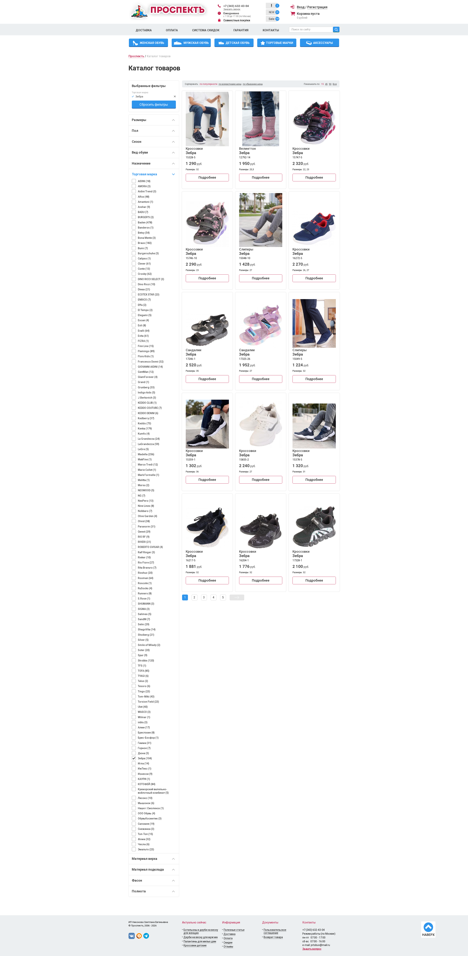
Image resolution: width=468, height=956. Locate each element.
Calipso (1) (144, 258)
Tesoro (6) (144, 686)
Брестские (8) (146, 732)
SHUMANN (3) (146, 603)
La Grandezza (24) (149, 438)
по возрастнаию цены (230, 84)
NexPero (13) (146, 500)
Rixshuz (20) (145, 572)
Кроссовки (194, 151)
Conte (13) (144, 268)
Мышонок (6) (146, 803)
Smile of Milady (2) (149, 645)
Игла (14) (143, 763)
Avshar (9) (144, 206)
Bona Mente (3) (147, 237)
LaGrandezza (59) (148, 444)
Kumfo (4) (144, 433)
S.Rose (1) (144, 598)
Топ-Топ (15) (145, 834)
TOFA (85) (143, 670)
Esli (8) (142, 325)
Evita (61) (143, 335)
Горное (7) (144, 748)
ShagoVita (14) (147, 629)
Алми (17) (144, 727)
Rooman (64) (145, 578)
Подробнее (207, 177)
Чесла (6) (144, 844)
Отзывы (228, 946)
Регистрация (317, 7)
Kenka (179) (145, 428)
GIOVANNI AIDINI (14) (150, 366)
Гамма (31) (144, 743)
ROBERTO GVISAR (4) (150, 547)
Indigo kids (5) (146, 392)
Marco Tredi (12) (148, 464)
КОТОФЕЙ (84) (146, 784)
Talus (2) (143, 681)
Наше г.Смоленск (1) (151, 808)
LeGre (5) (143, 449)
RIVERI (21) (144, 541)
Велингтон (247, 151)
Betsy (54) (144, 232)
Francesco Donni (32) (151, 361)
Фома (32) (144, 839)
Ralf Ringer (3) (146, 552)
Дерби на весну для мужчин (201, 937)
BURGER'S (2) (146, 217)
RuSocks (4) (145, 588)
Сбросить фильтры (153, 104)
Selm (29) (143, 624)
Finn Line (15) (146, 346)
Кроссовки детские (195, 945)
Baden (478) (145, 222)
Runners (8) (145, 593)
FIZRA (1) (143, 341)
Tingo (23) (144, 691)
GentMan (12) (146, 371)
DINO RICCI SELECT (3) (151, 279)
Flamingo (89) (146, 351)
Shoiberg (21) (146, 634)
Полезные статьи (234, 929)
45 (326, 84)
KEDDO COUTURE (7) (150, 407)
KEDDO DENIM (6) (148, 413)
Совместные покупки (236, 20)
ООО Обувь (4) (146, 813)
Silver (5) (143, 639)
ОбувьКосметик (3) (150, 818)
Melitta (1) (144, 480)
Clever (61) (144, 263)
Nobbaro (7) (145, 511)
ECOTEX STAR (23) (148, 294)
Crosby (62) (145, 273)
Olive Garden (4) (147, 516)
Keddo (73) (144, 423)
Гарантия (240, 30)
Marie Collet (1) (147, 469)
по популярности (208, 84)
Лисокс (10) (145, 798)
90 (330, 84)
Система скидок (205, 30)
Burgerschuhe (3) (148, 253)
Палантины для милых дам (200, 941)
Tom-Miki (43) (146, 696)
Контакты (271, 30)
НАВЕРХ (428, 935)
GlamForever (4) (148, 377)
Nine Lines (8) (146, 505)
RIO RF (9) (144, 536)
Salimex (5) (144, 614)
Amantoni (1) (145, 201)
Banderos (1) (146, 227)
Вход (301, 7)
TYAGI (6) (143, 675)
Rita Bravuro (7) (147, 567)
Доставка (144, 30)
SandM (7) (144, 619)
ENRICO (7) (144, 299)
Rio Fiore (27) (146, 562)
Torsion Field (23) (148, 701)
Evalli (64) (144, 330)
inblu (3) (143, 722)
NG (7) (141, 495)
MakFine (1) (145, 459)
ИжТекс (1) (144, 768)
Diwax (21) (144, 289)
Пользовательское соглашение (275, 931)
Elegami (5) (145, 315)
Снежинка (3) (146, 828)
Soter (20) (144, 650)
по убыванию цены (253, 84)
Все (335, 84)
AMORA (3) (144, 186)
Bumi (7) (143, 248)
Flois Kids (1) (146, 356)
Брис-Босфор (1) (148, 737)
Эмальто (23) (146, 849)
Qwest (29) (144, 531)
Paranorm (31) (146, 526)
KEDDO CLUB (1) (147, 402)
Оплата (172, 30)
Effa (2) (142, 304)
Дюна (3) (143, 753)
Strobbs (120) (146, 660)
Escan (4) (143, 320)
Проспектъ (136, 56)
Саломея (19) (146, 823)
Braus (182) (145, 243)
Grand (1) (143, 382)
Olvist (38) (144, 521)
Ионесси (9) (145, 773)
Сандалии (193, 352)
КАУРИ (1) (144, 779)
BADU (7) (143, 212)
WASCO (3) (144, 711)
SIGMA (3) (144, 609)
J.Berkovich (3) (147, 397)
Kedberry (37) (146, 418)
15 (322, 84)
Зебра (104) (145, 758)
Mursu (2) (143, 485)
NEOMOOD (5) (146, 490)
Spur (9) (142, 655)
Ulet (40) (143, 706)
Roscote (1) (145, 583)
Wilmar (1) (144, 717)
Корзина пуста (308, 14)
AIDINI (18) (144, 181)
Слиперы (246, 251)
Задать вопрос (311, 948)
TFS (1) (142, 665)
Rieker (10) (144, 557)
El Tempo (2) (145, 310)
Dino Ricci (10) (146, 284)
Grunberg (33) (146, 387)
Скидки (228, 942)
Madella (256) (146, 454)
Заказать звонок (231, 9)
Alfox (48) (143, 196)
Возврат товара (273, 937)
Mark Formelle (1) (148, 475)
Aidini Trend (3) (147, 191)
